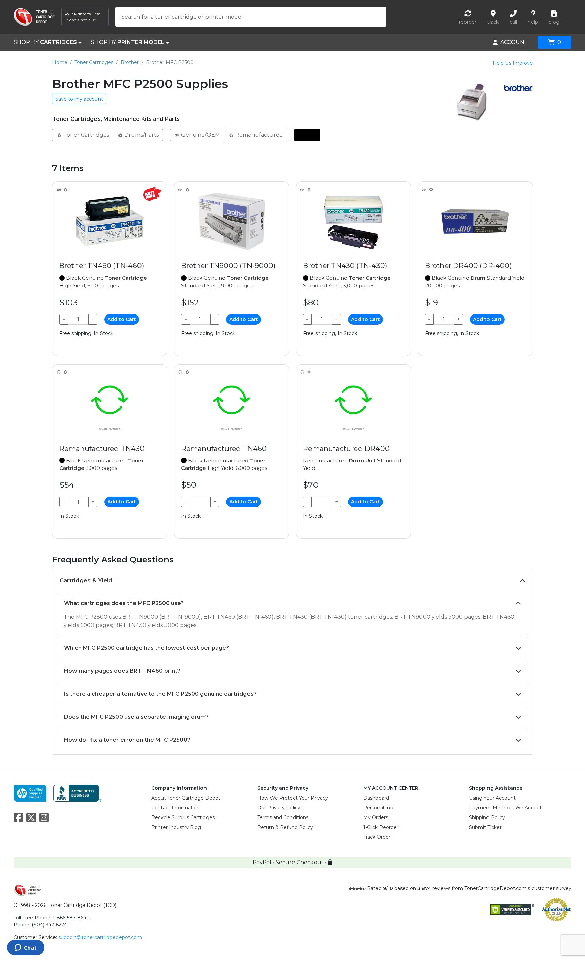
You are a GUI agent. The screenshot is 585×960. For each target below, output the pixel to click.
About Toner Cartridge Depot (185, 798)
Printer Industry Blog (176, 827)
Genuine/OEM (200, 135)
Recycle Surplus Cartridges (183, 817)
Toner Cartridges (93, 62)
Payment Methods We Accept (505, 808)
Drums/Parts (141, 135)
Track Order (376, 837)
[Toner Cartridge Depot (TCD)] (34, 17)
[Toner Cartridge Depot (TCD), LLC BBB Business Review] (77, 792)
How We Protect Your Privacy (292, 798)
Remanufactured (258, 135)
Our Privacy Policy (278, 808)
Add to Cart (121, 319)
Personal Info (379, 808)
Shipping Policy (487, 817)
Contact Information (175, 808)
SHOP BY (45, 42)
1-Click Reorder (380, 827)
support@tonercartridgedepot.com (100, 937)
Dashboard (376, 798)
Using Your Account (492, 798)
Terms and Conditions (282, 817)
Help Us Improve (513, 63)
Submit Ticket (485, 827)
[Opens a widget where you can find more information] (25, 948)
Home (59, 62)
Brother (130, 62)
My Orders (375, 817)
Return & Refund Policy (285, 827)
